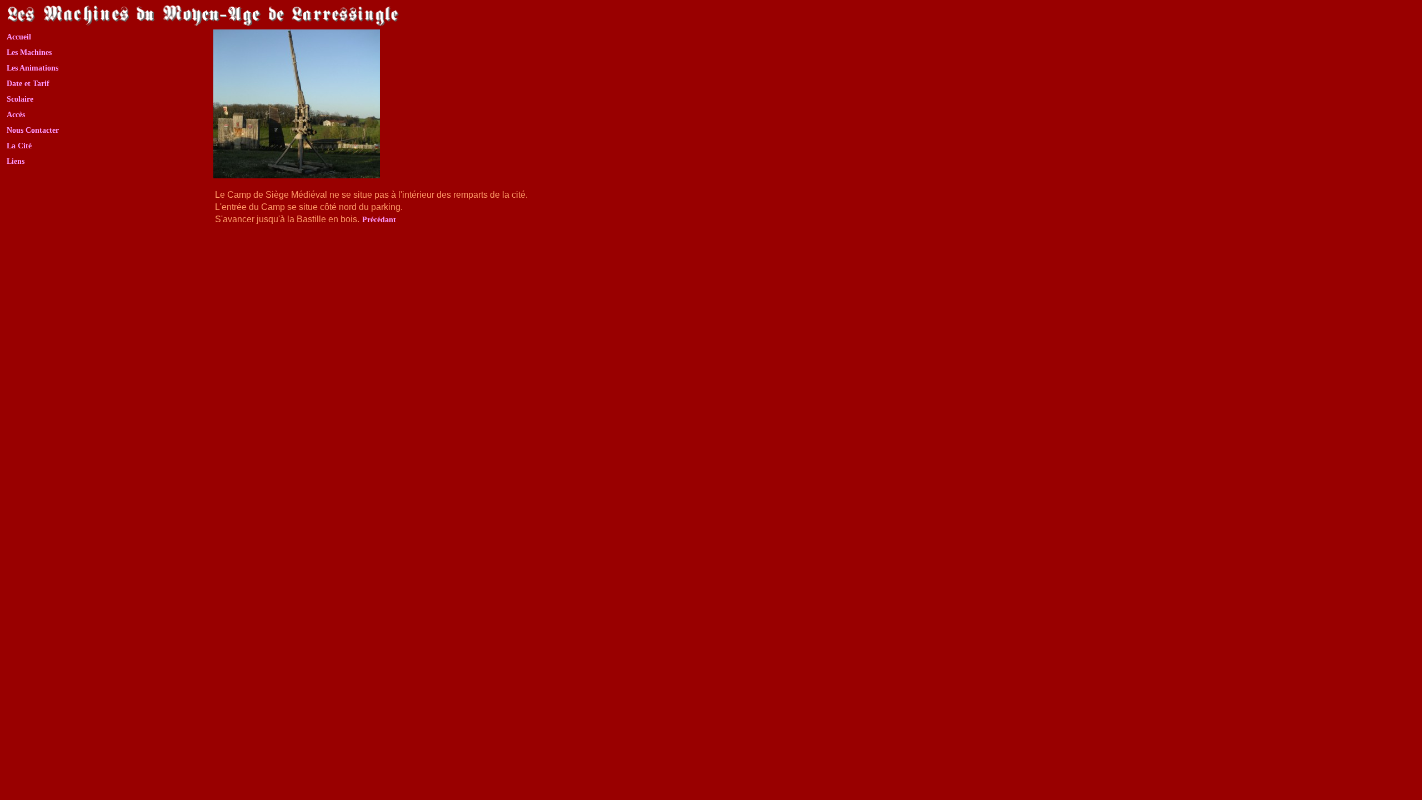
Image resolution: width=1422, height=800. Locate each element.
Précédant (379, 220)
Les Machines (29, 52)
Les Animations (32, 68)
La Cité (19, 146)
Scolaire (20, 99)
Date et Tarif (28, 83)
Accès (16, 115)
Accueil (19, 37)
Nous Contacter (33, 130)
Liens (15, 161)
